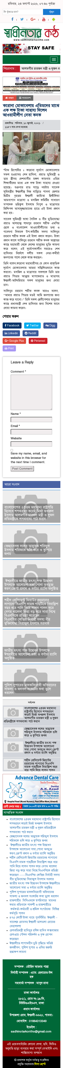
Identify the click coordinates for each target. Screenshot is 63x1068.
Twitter (34, 325)
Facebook (12, 325)
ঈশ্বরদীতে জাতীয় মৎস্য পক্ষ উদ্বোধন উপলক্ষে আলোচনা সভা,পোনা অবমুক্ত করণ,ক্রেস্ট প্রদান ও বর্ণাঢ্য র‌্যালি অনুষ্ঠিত (31, 585)
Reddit (31, 333)
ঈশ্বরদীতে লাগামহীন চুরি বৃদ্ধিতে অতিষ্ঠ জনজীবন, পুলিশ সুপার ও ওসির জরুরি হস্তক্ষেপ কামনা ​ (31, 947)
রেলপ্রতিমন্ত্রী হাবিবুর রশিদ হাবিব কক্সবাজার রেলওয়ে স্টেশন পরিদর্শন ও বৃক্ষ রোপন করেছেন (34, 935)
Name (16, 414)
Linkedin (12, 333)
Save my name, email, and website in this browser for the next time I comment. (29, 458)
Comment (18, 371)
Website (16, 438)
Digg (52, 325)
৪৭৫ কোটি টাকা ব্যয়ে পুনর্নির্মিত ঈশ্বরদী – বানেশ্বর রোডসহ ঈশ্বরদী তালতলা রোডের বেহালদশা (33, 922)
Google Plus (16, 341)
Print (10, 348)
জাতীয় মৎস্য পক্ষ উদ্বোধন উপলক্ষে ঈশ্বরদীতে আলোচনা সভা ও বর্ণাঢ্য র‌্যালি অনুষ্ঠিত (30, 654)
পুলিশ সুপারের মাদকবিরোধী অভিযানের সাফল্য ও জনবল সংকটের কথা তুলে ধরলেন (30, 689)
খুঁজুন (51, 11)
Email (15, 426)
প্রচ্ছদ (11, 97)
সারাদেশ (26, 97)
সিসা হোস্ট (40, 1064)
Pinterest (39, 341)
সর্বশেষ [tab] (31, 702)
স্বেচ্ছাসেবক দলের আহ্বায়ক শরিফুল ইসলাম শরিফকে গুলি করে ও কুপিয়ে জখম (28, 550)
